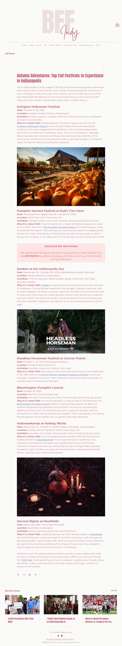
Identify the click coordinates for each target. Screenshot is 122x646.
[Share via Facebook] (18, 574)
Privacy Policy (68, 639)
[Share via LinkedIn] (30, 574)
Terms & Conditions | (54, 639)
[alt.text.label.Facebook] (58, 636)
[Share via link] (35, 574)
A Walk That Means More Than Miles (20, 620)
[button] (117, 24)
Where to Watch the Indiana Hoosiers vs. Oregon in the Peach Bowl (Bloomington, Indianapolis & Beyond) (99, 620)
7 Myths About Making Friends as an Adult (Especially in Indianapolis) (61, 620)
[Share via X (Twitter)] (24, 574)
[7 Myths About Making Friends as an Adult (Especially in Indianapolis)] (61, 604)
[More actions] (103, 69)
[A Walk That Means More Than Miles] (22, 604)
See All (114, 590)
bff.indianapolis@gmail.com (61, 632)
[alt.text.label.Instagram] (62, 636)
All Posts (10, 53)
